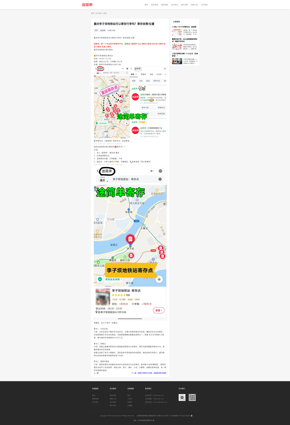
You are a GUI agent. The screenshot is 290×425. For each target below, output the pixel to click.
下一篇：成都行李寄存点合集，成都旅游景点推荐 (148, 373)
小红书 (129, 399)
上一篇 (96, 373)
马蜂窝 (129, 405)
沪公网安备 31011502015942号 (180, 416)
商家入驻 (194, 5)
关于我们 (204, 5)
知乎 (129, 395)
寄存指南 (164, 5)
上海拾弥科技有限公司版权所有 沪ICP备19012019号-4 (152, 416)
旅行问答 (184, 5)
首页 (146, 5)
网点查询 (154, 5)
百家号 (129, 402)
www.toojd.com (116, 416)
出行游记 (174, 5)
